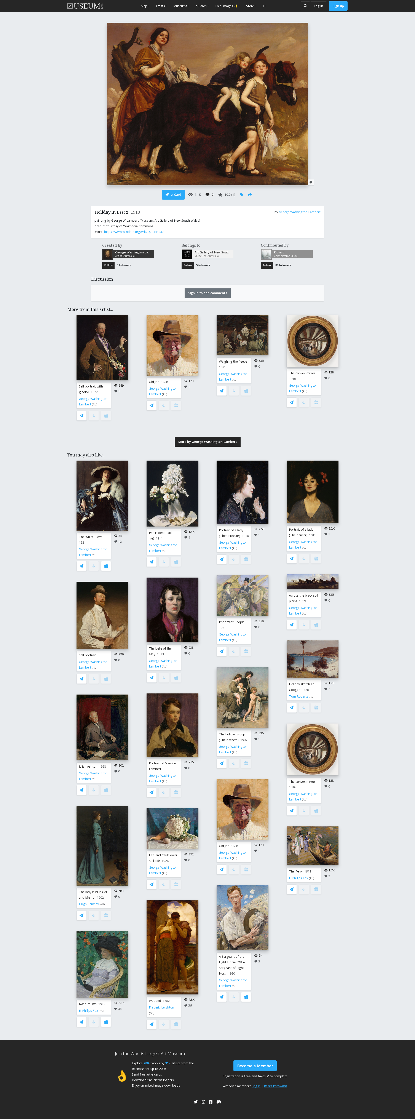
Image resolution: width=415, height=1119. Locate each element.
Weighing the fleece (233, 361)
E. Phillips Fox (88, 1011)
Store (250, 6)
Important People (231, 622)
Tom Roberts (298, 696)
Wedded (155, 1001)
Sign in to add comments (207, 293)
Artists (160, 6)
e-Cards (201, 6)
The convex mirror (302, 373)
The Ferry (296, 871)
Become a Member (255, 1065)
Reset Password (275, 1086)
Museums (180, 6)
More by (207, 442)
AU (94, 404)
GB (151, 1013)
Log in (318, 6)
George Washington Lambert (300, 212)
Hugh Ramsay (89, 904)
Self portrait (87, 655)
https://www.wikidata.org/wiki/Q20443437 (134, 232)
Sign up (338, 6)
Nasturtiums (88, 1004)
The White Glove (90, 537)
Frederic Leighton (161, 1007)
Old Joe (154, 382)
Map (144, 6)
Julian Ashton (88, 766)
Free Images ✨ (226, 6)
